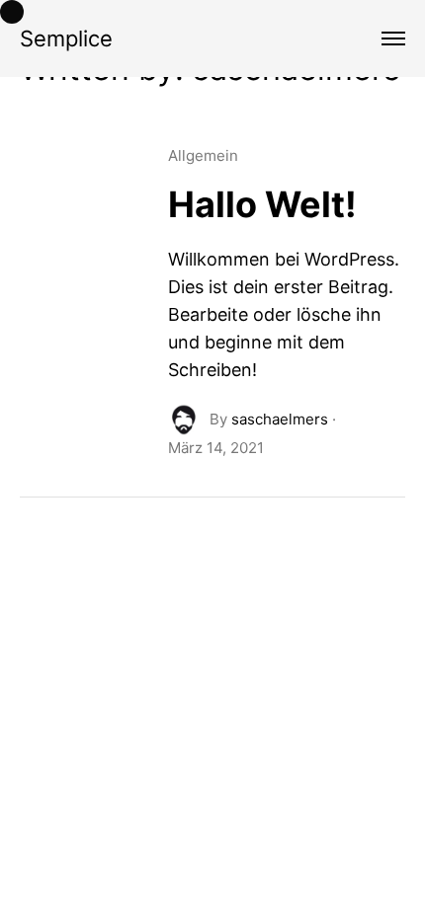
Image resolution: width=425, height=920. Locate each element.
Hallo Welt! (262, 204)
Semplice (66, 38)
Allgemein (203, 155)
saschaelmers (279, 419)
